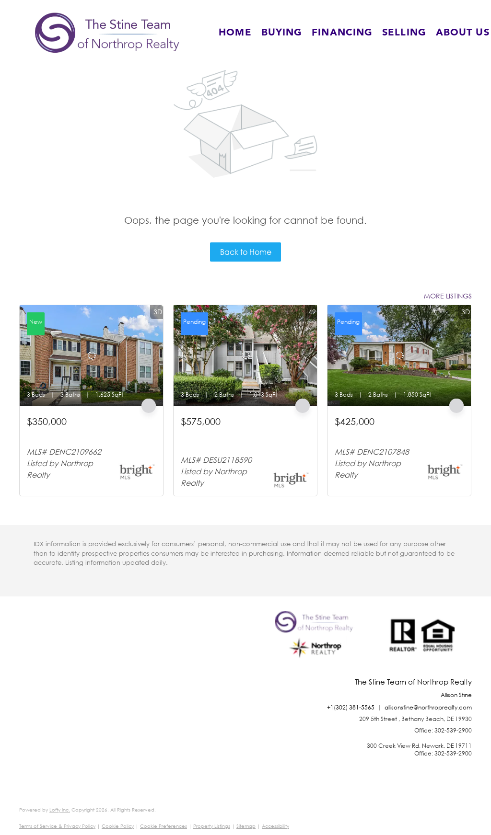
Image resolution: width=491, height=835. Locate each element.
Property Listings (211, 826)
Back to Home (245, 252)
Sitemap (246, 826)
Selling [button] (404, 32)
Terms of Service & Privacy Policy (57, 826)
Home (235, 32)
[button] (107, 33)
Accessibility (275, 826)
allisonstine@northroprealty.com (428, 707)
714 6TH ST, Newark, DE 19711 (74, 433)
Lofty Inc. (59, 809)
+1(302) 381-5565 (350, 707)
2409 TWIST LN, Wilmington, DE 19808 (393, 433)
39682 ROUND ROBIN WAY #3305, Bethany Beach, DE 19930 (235, 437)
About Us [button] (463, 32)
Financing (342, 32)
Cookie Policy (118, 826)
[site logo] (316, 644)
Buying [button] (282, 32)
